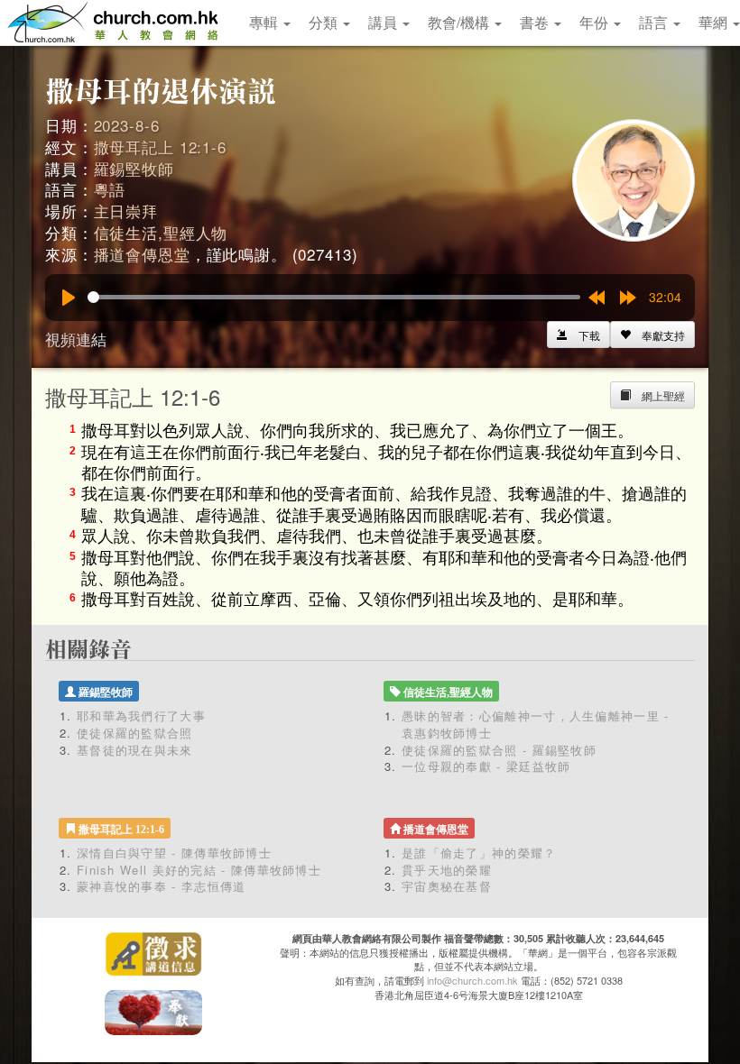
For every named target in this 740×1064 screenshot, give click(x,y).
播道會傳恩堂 (142, 254)
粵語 (110, 189)
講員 (384, 22)
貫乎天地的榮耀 (447, 869)
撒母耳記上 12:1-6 (160, 146)
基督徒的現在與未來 (135, 749)
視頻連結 (75, 338)
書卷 (536, 22)
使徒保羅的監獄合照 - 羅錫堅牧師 (499, 749)
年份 (595, 22)
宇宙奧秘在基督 (447, 885)
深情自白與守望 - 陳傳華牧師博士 (174, 852)
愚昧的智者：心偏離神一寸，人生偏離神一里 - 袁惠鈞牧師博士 (536, 724)
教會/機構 (460, 22)
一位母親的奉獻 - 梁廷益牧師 (486, 766)
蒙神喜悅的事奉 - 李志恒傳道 (161, 885)
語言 (655, 22)
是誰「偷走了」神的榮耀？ (485, 852)
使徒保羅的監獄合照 (135, 732)
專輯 (265, 22)
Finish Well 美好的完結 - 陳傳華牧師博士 (199, 869)
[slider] (334, 297)
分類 (325, 22)
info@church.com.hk (472, 980)
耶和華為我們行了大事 (141, 715)
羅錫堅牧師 (134, 168)
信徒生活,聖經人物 (161, 232)
